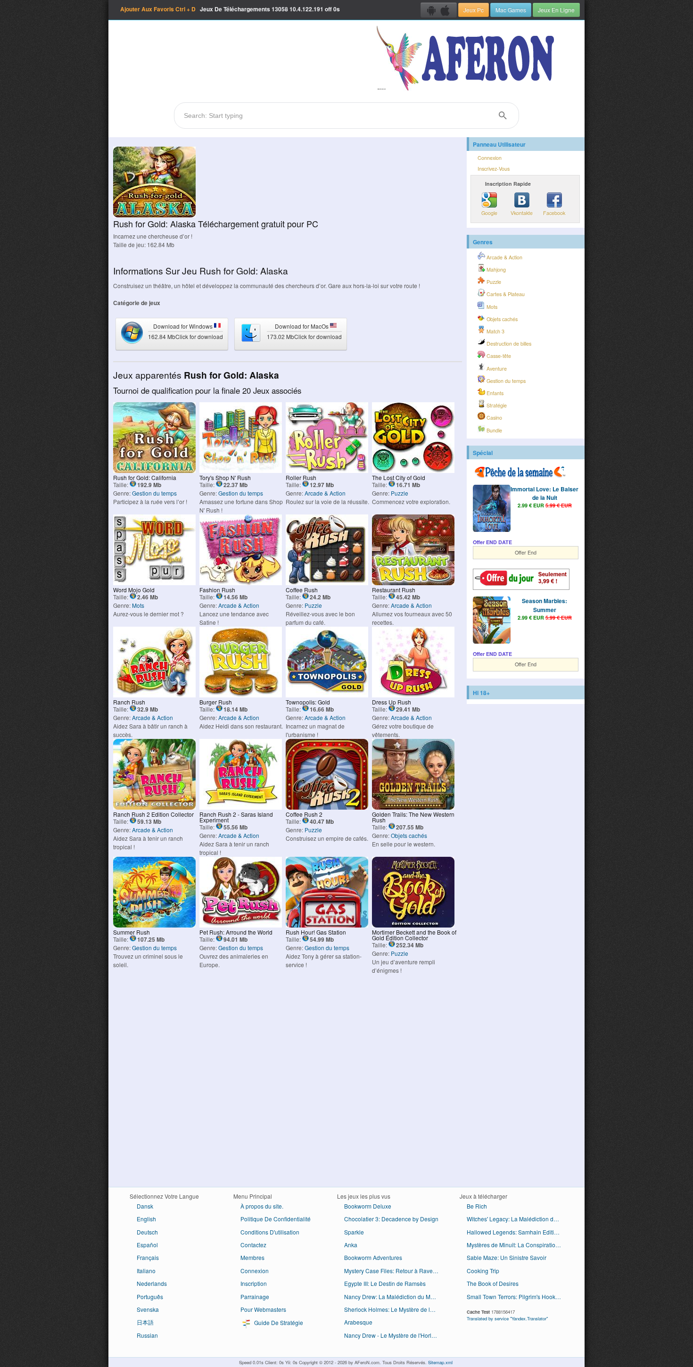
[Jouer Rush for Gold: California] (154, 470)
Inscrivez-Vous (494, 168)
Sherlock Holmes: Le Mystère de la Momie (395, 1309)
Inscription (253, 1283)
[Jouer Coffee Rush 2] (327, 807)
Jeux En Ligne (556, 10)
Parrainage (254, 1296)
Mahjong (495, 269)
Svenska (148, 1309)
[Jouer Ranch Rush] (154, 695)
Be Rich (477, 1206)
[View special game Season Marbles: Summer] (492, 621)
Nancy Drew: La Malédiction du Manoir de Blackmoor (395, 1296)
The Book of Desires (493, 1283)
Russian (147, 1335)
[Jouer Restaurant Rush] (413, 583)
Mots (138, 605)
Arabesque (358, 1322)
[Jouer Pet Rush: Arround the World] (240, 925)
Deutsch (147, 1232)
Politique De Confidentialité (275, 1219)
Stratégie (496, 405)
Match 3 (494, 331)
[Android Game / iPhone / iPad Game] (439, 9)
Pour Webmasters (263, 1309)
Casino (493, 417)
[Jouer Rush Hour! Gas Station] (327, 925)
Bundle (493, 430)
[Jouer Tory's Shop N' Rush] (240, 470)
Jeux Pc (473, 10)
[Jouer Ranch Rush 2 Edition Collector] (154, 807)
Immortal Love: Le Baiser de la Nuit (544, 493)
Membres (252, 1257)
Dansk (145, 1206)
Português (150, 1296)
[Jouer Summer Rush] (154, 925)
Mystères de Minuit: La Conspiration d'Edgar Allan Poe (517, 1245)
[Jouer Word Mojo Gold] (154, 583)
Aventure (496, 368)
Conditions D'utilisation (269, 1232)
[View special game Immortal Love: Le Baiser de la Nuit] (492, 509)
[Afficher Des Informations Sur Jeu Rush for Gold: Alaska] (154, 215)
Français (148, 1257)
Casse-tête (498, 355)
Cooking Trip (483, 1271)
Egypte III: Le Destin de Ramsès (385, 1283)
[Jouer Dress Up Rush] (413, 695)
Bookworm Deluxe (367, 1206)
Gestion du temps (154, 493)
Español (147, 1245)
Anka (350, 1245)
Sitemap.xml (440, 1362)
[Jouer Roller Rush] (327, 470)
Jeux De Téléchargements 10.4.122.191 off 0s (230, 9)
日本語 (145, 1322)
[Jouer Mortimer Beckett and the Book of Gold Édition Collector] (413, 925)
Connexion (490, 157)
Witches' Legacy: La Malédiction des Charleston (517, 1219)
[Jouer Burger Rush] (240, 695)
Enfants (494, 393)
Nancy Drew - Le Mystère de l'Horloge (392, 1335)
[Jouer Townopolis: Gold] (327, 695)
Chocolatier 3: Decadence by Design (391, 1219)
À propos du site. (261, 1206)
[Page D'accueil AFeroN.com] (467, 59)
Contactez (253, 1245)
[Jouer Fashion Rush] (240, 583)
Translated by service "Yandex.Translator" (507, 1318)
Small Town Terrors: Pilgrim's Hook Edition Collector (517, 1296)
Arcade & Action (325, 493)
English (146, 1219)
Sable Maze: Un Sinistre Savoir (506, 1257)
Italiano (146, 1271)
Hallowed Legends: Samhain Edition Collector (517, 1232)
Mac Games (510, 10)
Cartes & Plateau (505, 294)
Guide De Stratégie (278, 1322)
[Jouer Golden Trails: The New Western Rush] (413, 807)
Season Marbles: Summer (544, 605)
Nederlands (152, 1283)
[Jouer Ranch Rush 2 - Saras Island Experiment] (240, 807)
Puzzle (399, 493)
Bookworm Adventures (373, 1257)
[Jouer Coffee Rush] (327, 583)
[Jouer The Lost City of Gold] (413, 470)
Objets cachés (409, 835)
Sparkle (354, 1232)
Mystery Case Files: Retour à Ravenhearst (395, 1271)
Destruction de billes (508, 343)
